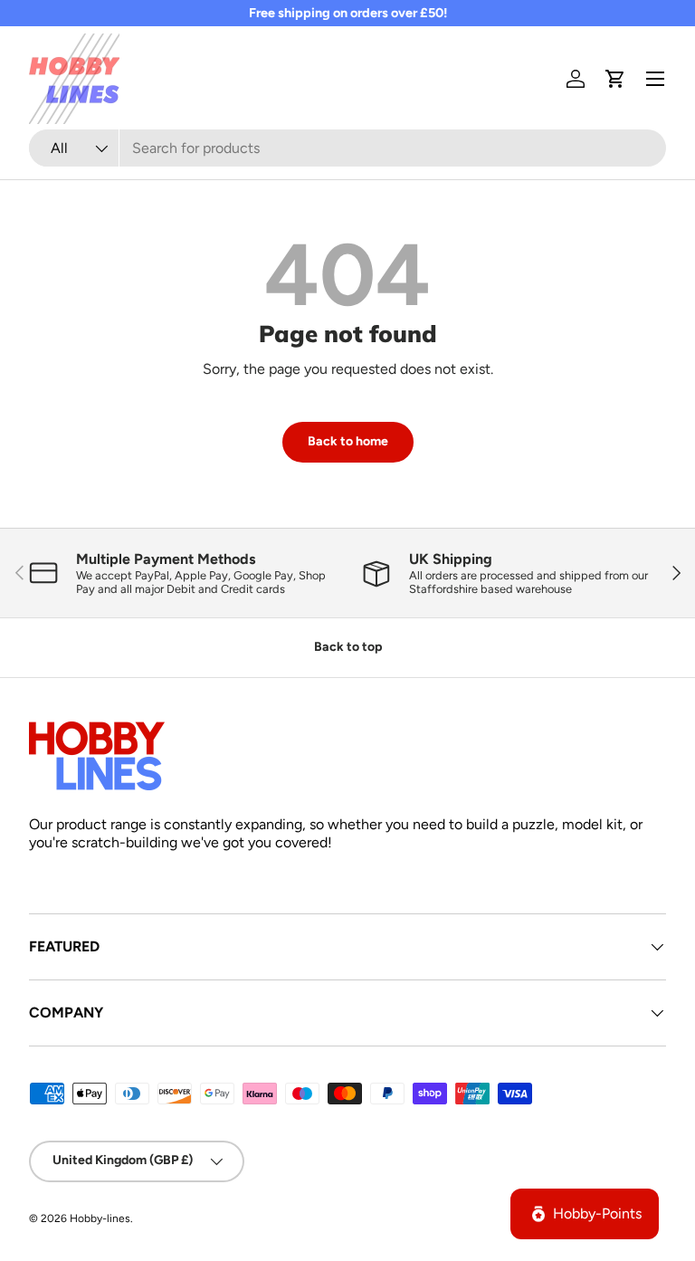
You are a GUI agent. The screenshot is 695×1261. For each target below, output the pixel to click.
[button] (615, 79)
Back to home (348, 441)
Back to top (348, 646)
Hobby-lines (100, 1218)
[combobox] (347, 148)
